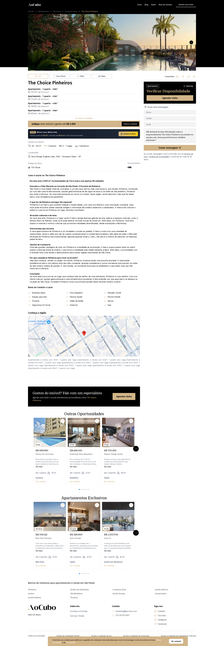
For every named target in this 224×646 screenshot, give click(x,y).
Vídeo (82, 76)
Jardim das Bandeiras (79, 590)
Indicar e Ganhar (130, 124)
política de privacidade (159, 156)
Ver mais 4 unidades (84, 118)
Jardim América (161, 590)
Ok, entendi (176, 641)
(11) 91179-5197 (123, 615)
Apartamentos (43, 11)
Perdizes (74, 597)
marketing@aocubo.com (126, 611)
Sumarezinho (160, 593)
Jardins (31, 593)
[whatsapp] (177, 77)
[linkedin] (188, 77)
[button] (79, 489)
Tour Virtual (60, 76)
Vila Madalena (76, 593)
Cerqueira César (71, 11)
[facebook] (183, 77)
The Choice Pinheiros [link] (89, 11)
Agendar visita (124, 396)
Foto (39, 76)
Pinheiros (32, 590)
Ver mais (39, 467)
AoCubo (31, 11)
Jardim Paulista (34, 597)
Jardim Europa (119, 593)
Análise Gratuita (130, 134)
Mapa (103, 76)
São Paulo (57, 11)
